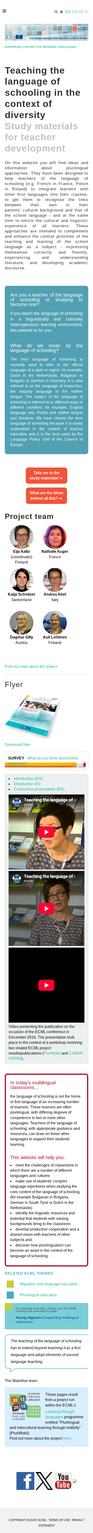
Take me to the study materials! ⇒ (46, 475)
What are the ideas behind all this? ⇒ (46, 495)
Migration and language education (49, 1284)
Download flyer (17, 745)
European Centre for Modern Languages (40, 46)
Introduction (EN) (28, 779)
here (67, 1438)
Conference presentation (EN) (39, 789)
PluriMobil (52, 1053)
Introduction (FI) (27, 784)
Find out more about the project (31, 666)
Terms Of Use (59, 1520)
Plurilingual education (38, 1295)
